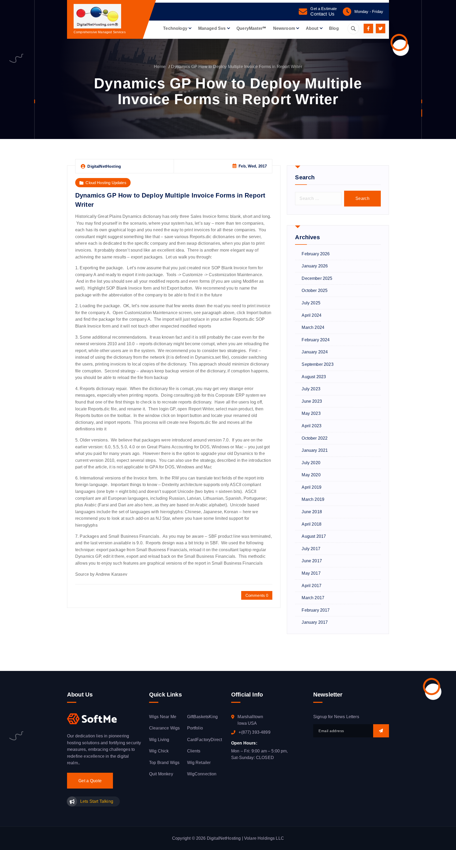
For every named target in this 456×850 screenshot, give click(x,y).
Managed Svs (212, 28)
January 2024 (315, 352)
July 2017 (311, 548)
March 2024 (313, 327)
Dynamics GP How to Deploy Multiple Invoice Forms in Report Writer (236, 66)
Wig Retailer (199, 762)
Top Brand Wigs (164, 762)
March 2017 (313, 598)
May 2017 (311, 573)
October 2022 (314, 438)
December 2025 (317, 278)
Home (159, 66)
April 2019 (311, 487)
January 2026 (315, 266)
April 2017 (311, 585)
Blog (334, 28)
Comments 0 (256, 595)
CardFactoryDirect (204, 739)
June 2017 (312, 561)
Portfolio (195, 728)
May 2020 (311, 475)
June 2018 (312, 512)
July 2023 (311, 389)
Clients (194, 751)
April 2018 (311, 524)
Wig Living (159, 739)
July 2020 (311, 462)
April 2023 (311, 426)
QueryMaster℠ (251, 28)
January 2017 (315, 622)
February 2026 (316, 254)
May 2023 (311, 413)
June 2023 (312, 401)
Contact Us (322, 14)
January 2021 (315, 450)
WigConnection (202, 774)
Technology (175, 28)
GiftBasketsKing (202, 716)
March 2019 (313, 499)
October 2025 (314, 290)
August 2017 (314, 536)
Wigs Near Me (162, 716)
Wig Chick (159, 751)
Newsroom (284, 28)
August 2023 (314, 376)
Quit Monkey (161, 774)
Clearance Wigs (164, 728)
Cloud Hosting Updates (106, 182)
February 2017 (316, 610)
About (312, 28)
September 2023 (317, 364)
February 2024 (316, 340)
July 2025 (311, 303)
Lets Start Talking (96, 801)
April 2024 (311, 315)
